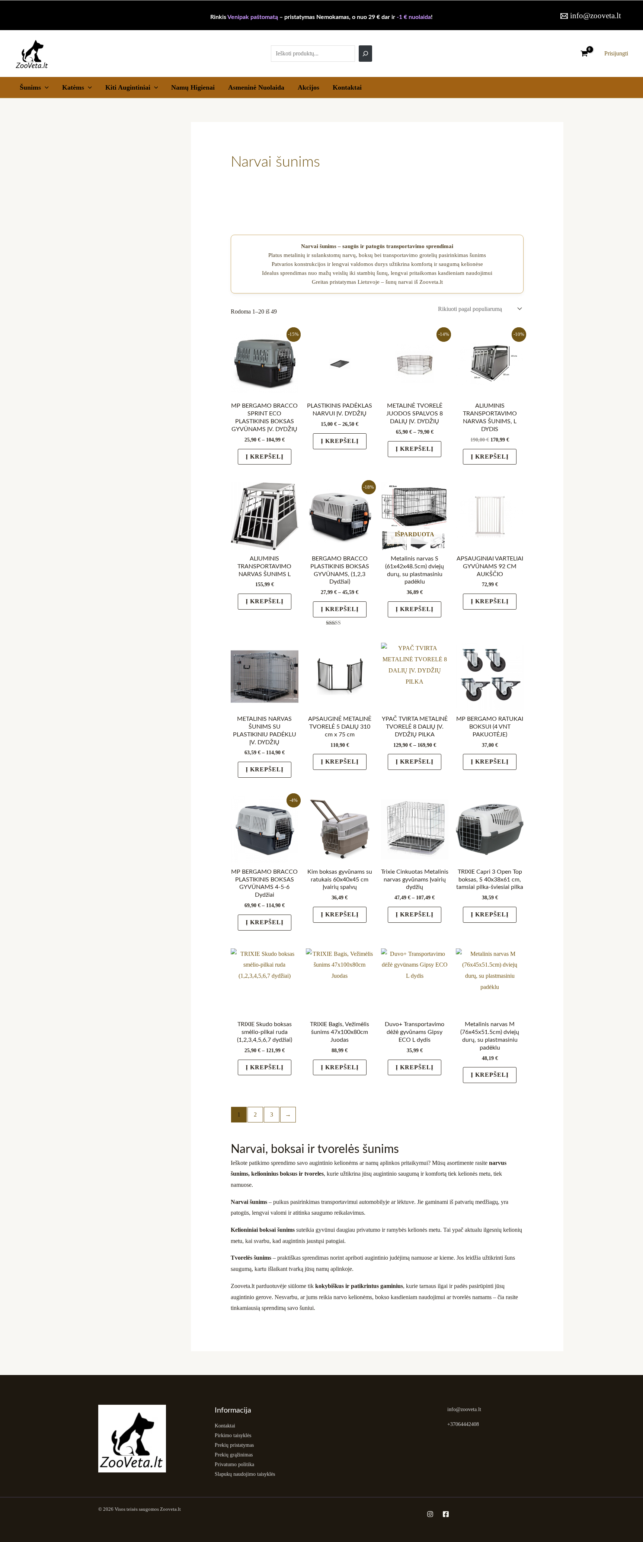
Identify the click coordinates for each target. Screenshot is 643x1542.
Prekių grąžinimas (234, 1455)
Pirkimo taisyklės (233, 1435)
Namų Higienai (193, 87)
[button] (45, 87)
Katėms (73, 87)
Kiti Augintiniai (127, 87)
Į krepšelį (265, 456)
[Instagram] (430, 1514)
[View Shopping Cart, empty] (584, 53)
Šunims (30, 87)
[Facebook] (445, 1514)
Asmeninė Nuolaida (256, 87)
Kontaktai (347, 87)
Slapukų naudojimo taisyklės (245, 1474)
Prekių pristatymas (234, 1445)
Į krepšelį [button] (490, 456)
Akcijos (308, 87)
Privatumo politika (234, 1464)
